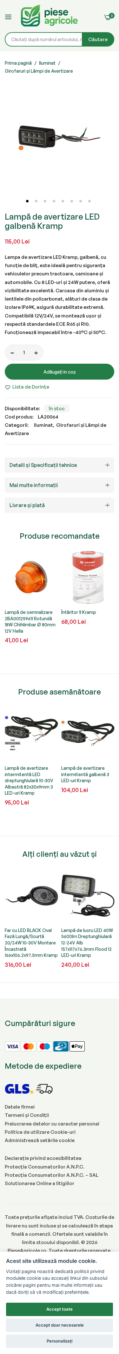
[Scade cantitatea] (12, 352)
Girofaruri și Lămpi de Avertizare (39, 71)
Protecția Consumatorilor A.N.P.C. (44, 1167)
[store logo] (49, 17)
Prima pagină (18, 63)
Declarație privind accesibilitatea (43, 1158)
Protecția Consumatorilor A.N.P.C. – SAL (51, 1175)
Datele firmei (20, 1107)
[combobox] (59, 39)
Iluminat (47, 63)
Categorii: (17, 425)
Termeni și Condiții (27, 1115)
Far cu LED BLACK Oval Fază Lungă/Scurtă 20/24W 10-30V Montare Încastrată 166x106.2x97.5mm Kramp (31, 943)
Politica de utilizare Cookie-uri (40, 1132)
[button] (27, 201)
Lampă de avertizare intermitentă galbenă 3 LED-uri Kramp (85, 774)
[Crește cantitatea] (36, 352)
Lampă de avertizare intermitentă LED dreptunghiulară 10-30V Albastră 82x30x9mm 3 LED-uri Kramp (29, 780)
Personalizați (59, 1340)
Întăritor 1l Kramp (78, 612)
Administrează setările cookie (40, 1140)
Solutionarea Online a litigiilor (39, 1183)
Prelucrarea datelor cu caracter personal (52, 1124)
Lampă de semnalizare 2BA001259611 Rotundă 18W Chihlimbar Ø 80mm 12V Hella (30, 621)
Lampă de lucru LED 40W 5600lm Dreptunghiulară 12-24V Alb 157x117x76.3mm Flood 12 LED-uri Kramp (87, 943)
